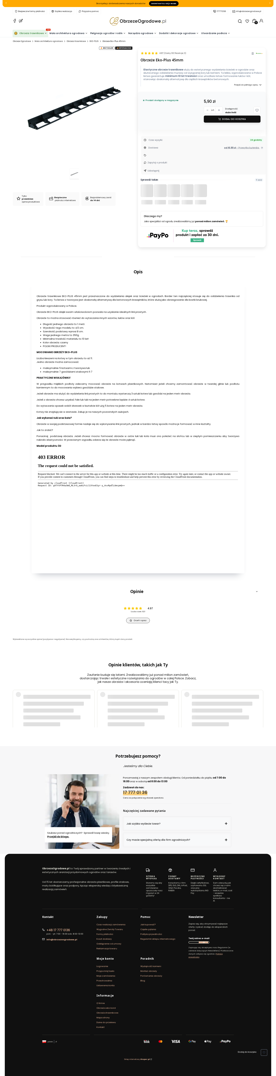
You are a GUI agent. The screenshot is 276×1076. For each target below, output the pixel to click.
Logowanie (102, 966)
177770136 (221, 11)
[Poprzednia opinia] (16, 705)
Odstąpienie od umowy (108, 943)
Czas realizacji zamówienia (111, 924)
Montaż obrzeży (148, 971)
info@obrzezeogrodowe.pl (248, 11)
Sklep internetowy (137, 1059)
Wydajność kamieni (150, 966)
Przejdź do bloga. (58, 836)
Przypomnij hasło (105, 971)
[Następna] (270, 3)
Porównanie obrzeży (151, 975)
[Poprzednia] (6, 3)
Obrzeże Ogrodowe (22, 41)
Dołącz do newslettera (203, 942)
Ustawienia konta (105, 985)
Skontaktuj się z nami (163, 3)
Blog (142, 980)
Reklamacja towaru (106, 948)
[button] (257, 110)
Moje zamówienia (105, 975)
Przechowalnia (104, 980)
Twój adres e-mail (198, 938)
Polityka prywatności (151, 934)
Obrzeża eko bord (106, 1008)
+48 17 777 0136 (58, 930)
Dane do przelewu (106, 1022)
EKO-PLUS (94, 41)
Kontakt (100, 1027)
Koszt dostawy (104, 938)
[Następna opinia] (260, 705)
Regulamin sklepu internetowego (157, 938)
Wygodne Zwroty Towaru (109, 929)
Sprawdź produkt (245, 713)
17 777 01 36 (135, 792)
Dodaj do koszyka (234, 119)
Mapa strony (103, 1017)
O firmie (100, 1003)
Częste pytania (148, 929)
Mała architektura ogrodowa (49, 41)
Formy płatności (104, 934)
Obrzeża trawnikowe (76, 41)
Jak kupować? (148, 924)
